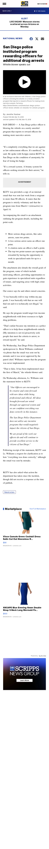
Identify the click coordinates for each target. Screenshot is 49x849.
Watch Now (41, 4)
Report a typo (9, 492)
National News (12, 38)
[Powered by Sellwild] (42, 656)
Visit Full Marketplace (38, 509)
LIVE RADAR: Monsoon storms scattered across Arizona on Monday (25, 24)
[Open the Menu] (4, 4)
